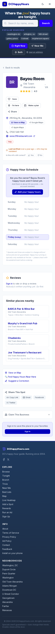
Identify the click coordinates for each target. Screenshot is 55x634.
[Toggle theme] (43, 4)
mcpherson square (40, 38)
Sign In (27, 431)
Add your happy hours (29, 192)
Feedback (7, 549)
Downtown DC (9, 590)
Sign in (9, 283)
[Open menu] (50, 4)
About (5, 528)
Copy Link (14, 397)
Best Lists (6, 492)
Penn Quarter (8, 573)
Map (4, 496)
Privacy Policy (9, 537)
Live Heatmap (9, 500)
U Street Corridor (10, 594)
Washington (8, 577)
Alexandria (7, 602)
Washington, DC (10, 565)
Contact (6, 545)
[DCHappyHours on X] (8, 459)
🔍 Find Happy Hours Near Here (20, 377)
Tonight (6, 475)
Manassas (7, 610)
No (41, 155)
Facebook (39, 397)
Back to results (13, 67)
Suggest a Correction (18, 381)
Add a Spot (7, 504)
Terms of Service (10, 533)
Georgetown (8, 598)
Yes (32, 155)
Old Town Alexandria (29, 85)
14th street (43, 34)
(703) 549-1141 (17, 132)
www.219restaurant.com (21, 136)
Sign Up (6, 516)
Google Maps (37, 122)
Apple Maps (18, 127)
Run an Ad (7, 512)
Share (14, 111)
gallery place (12, 38)
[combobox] (20, 23)
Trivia (5, 484)
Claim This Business (18, 414)
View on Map (19, 122)
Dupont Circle (9, 569)
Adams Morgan (9, 586)
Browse (6, 471)
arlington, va (29, 34)
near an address (36, 52)
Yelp (10, 142)
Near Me (38, 46)
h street (25, 38)
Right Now (20, 46)
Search (46, 23)
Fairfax (5, 606)
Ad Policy (6, 541)
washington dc (13, 34)
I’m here (15, 105)
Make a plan (33, 105)
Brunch (5, 480)
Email (28, 397)
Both (20, 52)
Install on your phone (12, 553)
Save (14, 99)
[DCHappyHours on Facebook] (3, 459)
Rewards (6, 508)
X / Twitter (11, 403)
